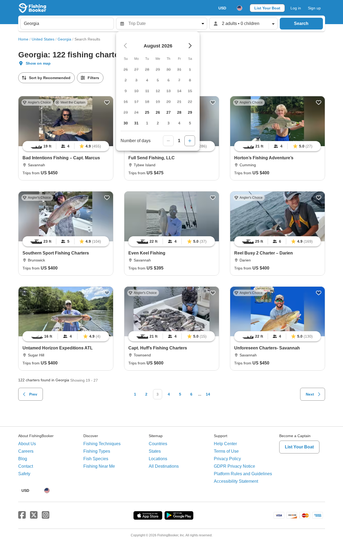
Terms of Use (226, 451)
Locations (158, 458)
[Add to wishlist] (107, 102)
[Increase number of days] (189, 140)
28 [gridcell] (179, 112)
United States (43, 39)
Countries (158, 443)
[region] (66, 146)
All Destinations (164, 466)
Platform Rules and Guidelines (243, 473)
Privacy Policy (227, 458)
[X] (34, 515)
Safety (24, 473)
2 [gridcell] (158, 123)
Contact (25, 466)
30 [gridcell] (126, 123)
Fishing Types (96, 451)
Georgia (64, 39)
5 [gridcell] (190, 123)
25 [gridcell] (147, 112)
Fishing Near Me (99, 466)
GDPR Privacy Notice (234, 466)
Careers (25, 451)
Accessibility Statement (236, 481)
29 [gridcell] (190, 112)
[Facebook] (22, 515)
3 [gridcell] (168, 123)
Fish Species (95, 458)
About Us (27, 443)
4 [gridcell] (179, 123)
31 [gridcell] (136, 123)
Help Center (225, 443)
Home (23, 39)
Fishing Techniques (102, 443)
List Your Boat (267, 8)
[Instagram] (45, 515)
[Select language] (239, 8)
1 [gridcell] (147, 123)
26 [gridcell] (158, 112)
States (155, 451)
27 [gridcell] (168, 112)
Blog (22, 458)
